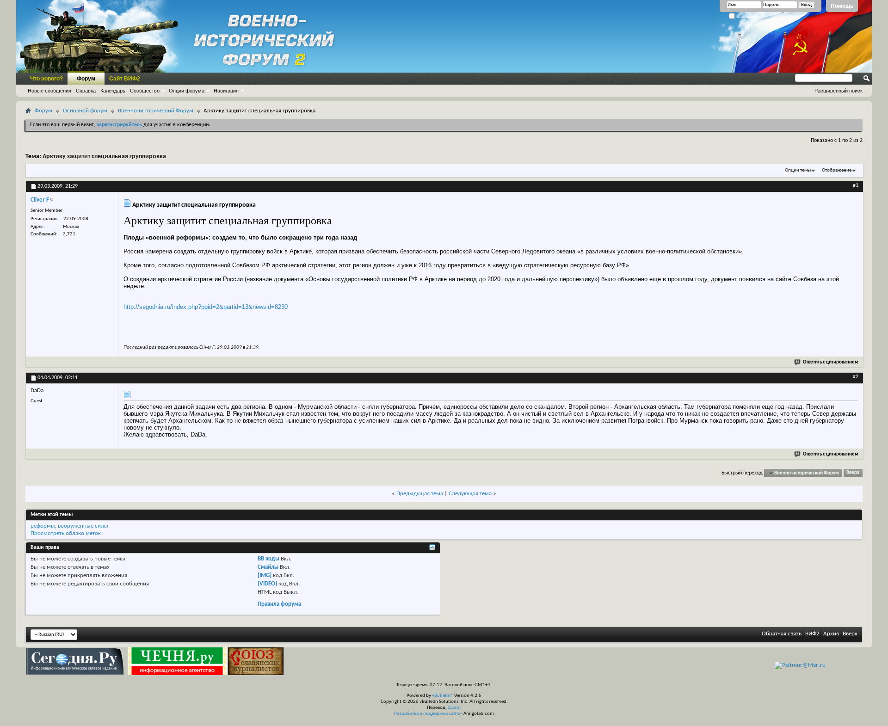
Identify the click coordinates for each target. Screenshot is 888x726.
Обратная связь (782, 634)
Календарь (112, 90)
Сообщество (145, 90)
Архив (831, 634)
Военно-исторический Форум (155, 111)
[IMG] (264, 575)
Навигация (226, 90)
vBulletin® (442, 695)
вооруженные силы (83, 526)
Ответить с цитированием (830, 362)
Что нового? (46, 78)
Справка (86, 90)
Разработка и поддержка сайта (427, 713)
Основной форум (85, 111)
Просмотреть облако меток (66, 533)
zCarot (454, 707)
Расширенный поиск (838, 90)
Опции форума (186, 90)
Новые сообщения (49, 90)
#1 (855, 185)
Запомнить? (749, 16)
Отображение (836, 170)
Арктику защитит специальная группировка (104, 156)
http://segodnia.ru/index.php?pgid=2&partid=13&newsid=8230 (205, 306)
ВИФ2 (812, 634)
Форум (86, 78)
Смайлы (268, 567)
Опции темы (798, 170)
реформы (43, 526)
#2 (855, 377)
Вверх (852, 473)
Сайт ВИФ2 (124, 78)
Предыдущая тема (419, 494)
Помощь (842, 6)
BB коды (268, 559)
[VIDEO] (267, 584)
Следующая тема (470, 494)
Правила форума (279, 604)
